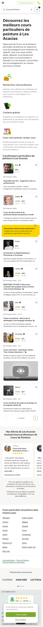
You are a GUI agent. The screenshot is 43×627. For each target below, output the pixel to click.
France (24, 530)
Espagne (25, 526)
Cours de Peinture (22, 560)
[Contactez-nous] (38, 2)
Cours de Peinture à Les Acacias (14, 562)
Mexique (5, 539)
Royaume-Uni (7, 543)
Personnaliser (20, 620)
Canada (5, 526)
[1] (20, 586)
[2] (21, 586)
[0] (18, 586)
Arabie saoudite (27, 518)
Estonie (5, 530)
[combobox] (18, 9)
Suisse (24, 543)
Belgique (25, 522)
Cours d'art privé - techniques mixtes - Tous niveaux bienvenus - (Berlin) (20, 449)
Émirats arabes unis (29, 547)
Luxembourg (26, 534)
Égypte (5, 547)
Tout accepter (21, 615)
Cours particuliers (8, 560)
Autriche (5, 522)
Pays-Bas (25, 539)
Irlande (5, 534)
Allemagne (6, 518)
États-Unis (6, 551)
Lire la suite (8, 471)
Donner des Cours (26, 3)
